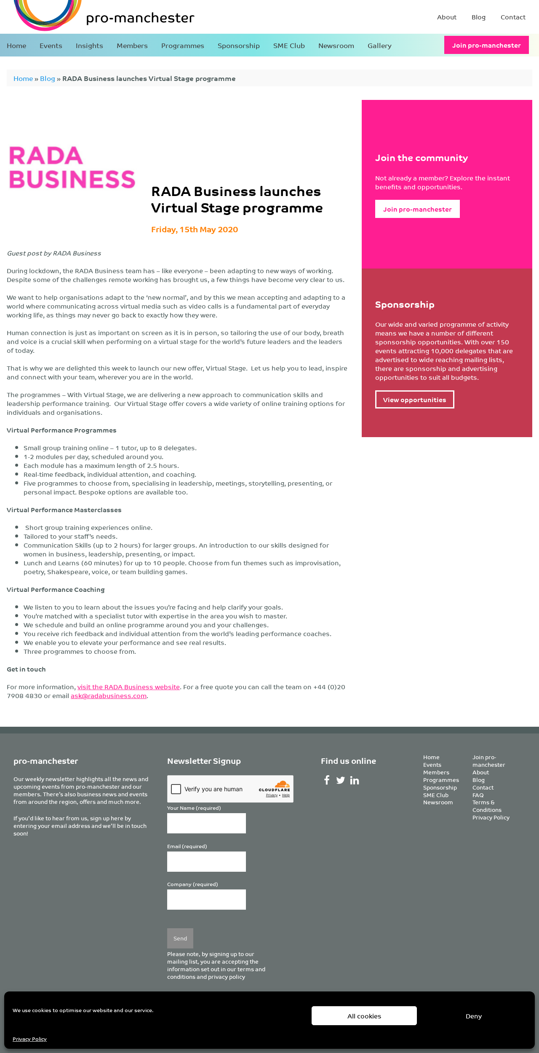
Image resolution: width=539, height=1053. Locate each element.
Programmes (182, 45)
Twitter (340, 780)
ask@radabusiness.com (109, 695)
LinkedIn (354, 780)
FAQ (478, 795)
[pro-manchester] (78, 17)
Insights (89, 45)
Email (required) (187, 846)
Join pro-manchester (486, 45)
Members (132, 45)
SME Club (289, 45)
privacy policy (226, 976)
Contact (513, 16)
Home (16, 45)
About (446, 16)
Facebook (327, 780)
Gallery (380, 45)
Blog (479, 16)
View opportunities (414, 399)
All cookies (364, 1015)
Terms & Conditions (487, 805)
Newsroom (336, 45)
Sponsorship (239, 45)
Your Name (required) (194, 807)
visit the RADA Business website (128, 686)
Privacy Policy (30, 1038)
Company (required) (192, 884)
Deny (474, 1015)
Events (51, 45)
